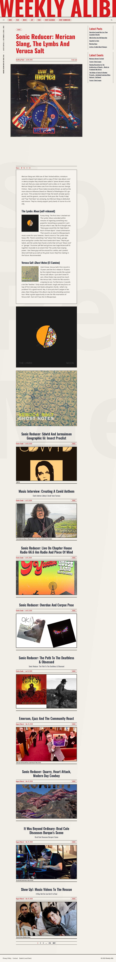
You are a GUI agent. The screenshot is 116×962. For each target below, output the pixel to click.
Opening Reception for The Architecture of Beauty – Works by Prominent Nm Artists (99, 67)
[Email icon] (29, 168)
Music (25, 20)
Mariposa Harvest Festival (96, 59)
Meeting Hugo (93, 44)
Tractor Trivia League (95, 62)
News (10, 20)
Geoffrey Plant (20, 60)
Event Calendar (50, 20)
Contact (15, 958)
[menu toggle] (4, 20)
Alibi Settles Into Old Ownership (98, 38)
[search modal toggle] (111, 20)
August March (20, 724)
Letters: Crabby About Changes (98, 47)
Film (17, 20)
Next (54, 943)
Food (39, 20)
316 (50, 943)
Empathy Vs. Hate (94, 41)
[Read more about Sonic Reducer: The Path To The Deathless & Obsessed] (46, 692)
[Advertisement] (46, 151)
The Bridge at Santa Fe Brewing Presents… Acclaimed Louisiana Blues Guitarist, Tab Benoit (99, 75)
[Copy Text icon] (27, 168)
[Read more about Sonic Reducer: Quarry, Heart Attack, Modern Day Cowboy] (46, 802)
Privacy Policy (7, 958)
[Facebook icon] (21, 168)
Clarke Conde (19, 444)
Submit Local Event (25, 958)
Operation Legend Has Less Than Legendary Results (98, 33)
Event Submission (64, 20)
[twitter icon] (24, 168)
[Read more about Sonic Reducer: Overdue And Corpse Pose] (46, 632)
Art (32, 20)
